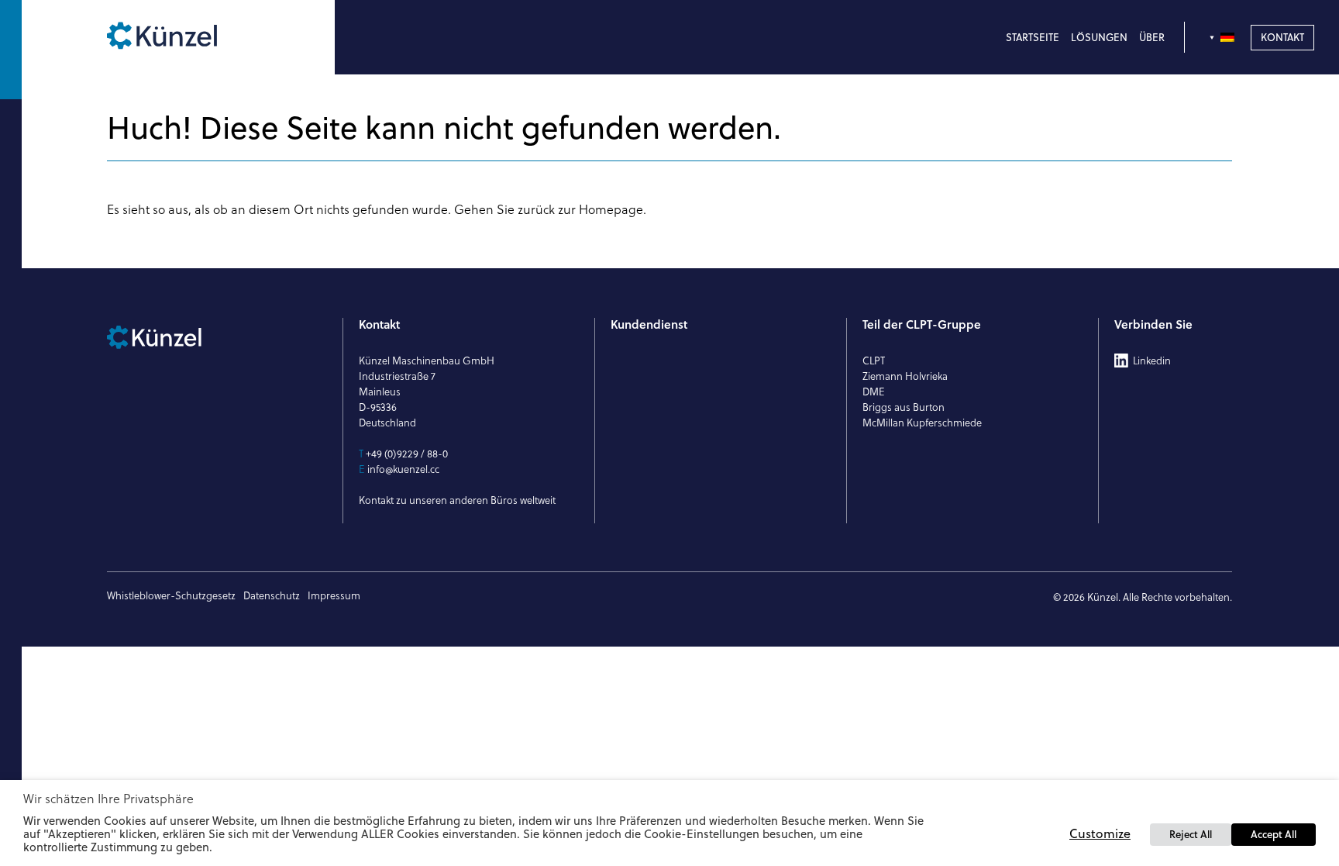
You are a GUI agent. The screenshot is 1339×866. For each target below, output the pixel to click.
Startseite (1032, 37)
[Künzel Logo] (195, 36)
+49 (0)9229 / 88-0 (407, 454)
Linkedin (1152, 360)
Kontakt (1282, 37)
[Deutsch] (1223, 37)
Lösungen (1099, 37)
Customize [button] (1100, 833)
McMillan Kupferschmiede (922, 423)
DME (873, 391)
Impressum (334, 595)
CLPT (873, 360)
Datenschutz (271, 595)
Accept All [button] (1273, 834)
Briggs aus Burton (903, 407)
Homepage (611, 209)
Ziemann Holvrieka (905, 376)
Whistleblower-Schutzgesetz (171, 595)
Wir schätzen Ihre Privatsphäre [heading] (108, 799)
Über (1152, 37)
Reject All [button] (1190, 834)
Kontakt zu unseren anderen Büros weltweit (457, 500)
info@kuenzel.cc (403, 469)
